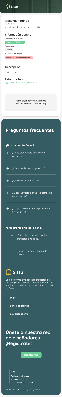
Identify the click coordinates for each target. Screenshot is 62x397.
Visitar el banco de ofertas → (22, 348)
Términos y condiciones (20, 379)
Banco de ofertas (19, 305)
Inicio (13, 297)
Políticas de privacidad (20, 376)
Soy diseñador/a (19, 313)
